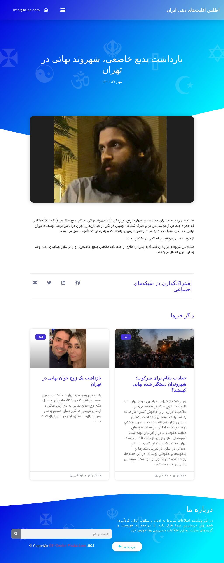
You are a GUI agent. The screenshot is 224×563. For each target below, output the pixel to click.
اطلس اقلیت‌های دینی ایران (193, 9)
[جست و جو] (16, 534)
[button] (63, 10)
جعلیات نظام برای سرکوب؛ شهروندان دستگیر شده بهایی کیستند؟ (159, 384)
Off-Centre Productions (67, 546)
